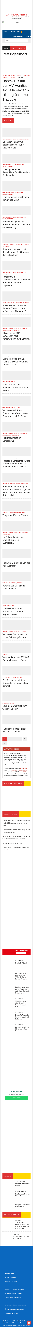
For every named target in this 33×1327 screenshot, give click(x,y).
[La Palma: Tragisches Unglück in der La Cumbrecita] (16, 529)
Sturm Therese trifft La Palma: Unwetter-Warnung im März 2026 (15, 362)
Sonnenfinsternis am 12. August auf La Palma (22, 1029)
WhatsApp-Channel (16, 1293)
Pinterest (14, 1289)
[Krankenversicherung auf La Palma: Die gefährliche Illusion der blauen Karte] (7, 989)
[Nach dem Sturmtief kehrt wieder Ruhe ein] (16, 700)
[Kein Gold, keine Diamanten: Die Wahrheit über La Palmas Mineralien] (7, 975)
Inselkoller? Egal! (21, 963)
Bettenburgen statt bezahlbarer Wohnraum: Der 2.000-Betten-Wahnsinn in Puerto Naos (16, 823)
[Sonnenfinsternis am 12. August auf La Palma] (7, 1029)
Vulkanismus (23, 768)
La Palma (5, 77)
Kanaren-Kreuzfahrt (23, 75)
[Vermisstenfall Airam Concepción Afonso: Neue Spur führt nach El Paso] (16, 405)
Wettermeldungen (22, 770)
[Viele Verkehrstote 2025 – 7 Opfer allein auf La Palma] (16, 651)
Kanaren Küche (9, 1273)
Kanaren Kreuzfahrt (11, 1215)
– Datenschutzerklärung (15, 1305)
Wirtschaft (15, 435)
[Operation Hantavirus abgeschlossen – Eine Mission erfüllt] (16, 136)
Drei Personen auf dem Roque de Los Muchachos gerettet (15, 683)
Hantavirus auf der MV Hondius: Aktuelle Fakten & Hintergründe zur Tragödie (16, 90)
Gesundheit (11, 75)
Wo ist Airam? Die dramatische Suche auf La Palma (15, 387)
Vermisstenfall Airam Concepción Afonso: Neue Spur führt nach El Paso (15, 413)
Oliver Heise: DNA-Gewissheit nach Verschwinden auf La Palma (15, 336)
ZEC (24, 772)
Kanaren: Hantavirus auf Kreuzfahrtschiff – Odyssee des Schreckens (15, 252)
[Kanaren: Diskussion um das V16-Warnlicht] (16, 557)
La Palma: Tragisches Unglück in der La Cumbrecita (12, 540)
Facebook (5, 1320)
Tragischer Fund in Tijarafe (15, 515)
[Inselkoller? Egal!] (7, 965)
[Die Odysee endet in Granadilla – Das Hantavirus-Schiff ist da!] (16, 162)
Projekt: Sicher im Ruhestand (13, 1297)
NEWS (6, 32)
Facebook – (8, 1289)
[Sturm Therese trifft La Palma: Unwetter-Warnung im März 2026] (16, 353)
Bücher (4, 75)
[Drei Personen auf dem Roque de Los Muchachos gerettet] (16, 674)
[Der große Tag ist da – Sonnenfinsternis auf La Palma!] (7, 1017)
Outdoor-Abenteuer (10, 1277)
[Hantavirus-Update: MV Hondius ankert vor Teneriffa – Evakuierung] (16, 214)
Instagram (21, 1289)
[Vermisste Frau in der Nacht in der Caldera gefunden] (16, 629)
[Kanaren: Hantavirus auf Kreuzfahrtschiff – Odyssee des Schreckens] (16, 242)
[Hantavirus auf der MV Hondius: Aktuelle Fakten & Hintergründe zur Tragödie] (16, 73)
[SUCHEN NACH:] (16, 40)
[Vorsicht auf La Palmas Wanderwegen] (16, 580)
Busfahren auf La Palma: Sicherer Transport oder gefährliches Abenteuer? (14, 308)
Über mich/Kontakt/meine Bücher (14, 1309)
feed (20, 1322)
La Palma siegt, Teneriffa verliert (12, 843)
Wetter (11, 356)
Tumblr (6, 1322)
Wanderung (15, 330)
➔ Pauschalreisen (17, 36)
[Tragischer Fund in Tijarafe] (16, 509)
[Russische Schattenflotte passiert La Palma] (16, 723)
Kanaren (13, 139)
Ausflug (5, 302)
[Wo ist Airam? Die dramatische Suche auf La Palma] (16, 379)
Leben (9, 330)
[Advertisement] (16, 932)
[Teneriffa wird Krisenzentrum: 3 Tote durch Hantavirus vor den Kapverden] (16, 269)
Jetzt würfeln (21, 953)
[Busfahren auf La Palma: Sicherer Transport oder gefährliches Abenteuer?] (16, 300)
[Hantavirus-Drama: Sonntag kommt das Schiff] (16, 189)
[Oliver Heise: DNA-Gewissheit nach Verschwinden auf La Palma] (16, 325)
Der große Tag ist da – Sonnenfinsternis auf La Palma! (22, 1017)
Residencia (14, 770)
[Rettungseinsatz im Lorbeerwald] (16, 430)
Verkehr (20, 560)
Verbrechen (13, 512)
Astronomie (6, 677)
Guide (4, 560)
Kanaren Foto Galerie (11, 1281)
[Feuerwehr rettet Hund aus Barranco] (7, 1206)
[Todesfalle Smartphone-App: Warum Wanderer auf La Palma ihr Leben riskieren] (16, 455)
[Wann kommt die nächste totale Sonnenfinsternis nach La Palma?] (7, 1003)
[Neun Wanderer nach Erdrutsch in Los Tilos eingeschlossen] (16, 603)
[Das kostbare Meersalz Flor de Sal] (7, 1196)
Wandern (7, 1176)
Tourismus (5, 246)
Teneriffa (12, 77)
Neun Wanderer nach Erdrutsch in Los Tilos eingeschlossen (12, 611)
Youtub (15, 1320)
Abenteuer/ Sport (8, 328)
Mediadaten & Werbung (12, 1313)
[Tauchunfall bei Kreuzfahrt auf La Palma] (6, 1238)
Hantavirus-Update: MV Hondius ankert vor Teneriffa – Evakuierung (16, 224)
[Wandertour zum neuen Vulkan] (7, 1186)
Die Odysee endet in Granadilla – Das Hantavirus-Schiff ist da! (16, 172)
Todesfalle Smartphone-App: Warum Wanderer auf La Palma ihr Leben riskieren (16, 464)
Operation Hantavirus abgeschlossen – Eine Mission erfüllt (13, 145)
